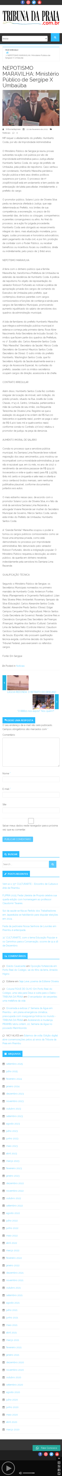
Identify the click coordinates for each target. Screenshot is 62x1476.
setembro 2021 (14, 1295)
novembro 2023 (15, 1101)
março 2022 (12, 1250)
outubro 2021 (13, 1287)
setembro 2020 (14, 1384)
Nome (6, 773)
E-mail (6, 789)
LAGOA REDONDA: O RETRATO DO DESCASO (31, 692)
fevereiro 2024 (14, 1079)
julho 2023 (12, 1131)
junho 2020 (12, 1407)
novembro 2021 (14, 1280)
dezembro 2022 (15, 1183)
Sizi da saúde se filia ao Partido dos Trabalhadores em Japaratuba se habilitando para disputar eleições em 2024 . (30, 914)
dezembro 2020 (15, 1362)
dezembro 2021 (14, 1272)
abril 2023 (11, 1153)
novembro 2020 (15, 1370)
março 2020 (13, 1429)
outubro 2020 (13, 1377)
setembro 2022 (14, 1205)
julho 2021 (11, 1310)
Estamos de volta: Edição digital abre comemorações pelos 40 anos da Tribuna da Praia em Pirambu (30, 1039)
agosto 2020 (13, 1392)
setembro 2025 (14, 1064)
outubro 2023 (13, 1108)
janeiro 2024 (13, 1086)
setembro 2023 (14, 1116)
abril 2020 (11, 1422)
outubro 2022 (13, 1198)
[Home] (7, 52)
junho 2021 (12, 1317)
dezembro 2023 (15, 1093)
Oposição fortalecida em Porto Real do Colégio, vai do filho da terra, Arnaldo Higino (30, 970)
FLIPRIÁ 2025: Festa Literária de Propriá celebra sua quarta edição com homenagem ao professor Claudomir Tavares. (29, 899)
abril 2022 (11, 1243)
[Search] (52, 864)
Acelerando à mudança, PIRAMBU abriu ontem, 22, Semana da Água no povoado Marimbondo (27, 1024)
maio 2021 (11, 1325)
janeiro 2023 (13, 1175)
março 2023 (12, 1161)
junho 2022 (12, 1228)
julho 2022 (12, 1220)
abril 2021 (11, 1332)
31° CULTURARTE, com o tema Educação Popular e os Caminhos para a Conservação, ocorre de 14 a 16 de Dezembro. (30, 941)
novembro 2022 (15, 1190)
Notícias (6, 133)
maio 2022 (12, 1235)
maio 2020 (12, 1414)
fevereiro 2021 (13, 1347)
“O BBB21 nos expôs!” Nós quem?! (35, 711)
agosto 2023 (13, 1123)
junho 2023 (12, 1138)
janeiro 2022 (13, 1265)
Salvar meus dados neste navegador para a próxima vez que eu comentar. (30, 827)
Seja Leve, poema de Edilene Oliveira (39, 981)
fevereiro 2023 (14, 1168)
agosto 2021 (13, 1302)
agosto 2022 (13, 1213)
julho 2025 (12, 1071)
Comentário (8, 735)
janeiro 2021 (12, 1355)
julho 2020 (12, 1399)
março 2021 (12, 1340)
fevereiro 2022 (14, 1258)
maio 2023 (12, 1146)
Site (4, 804)
